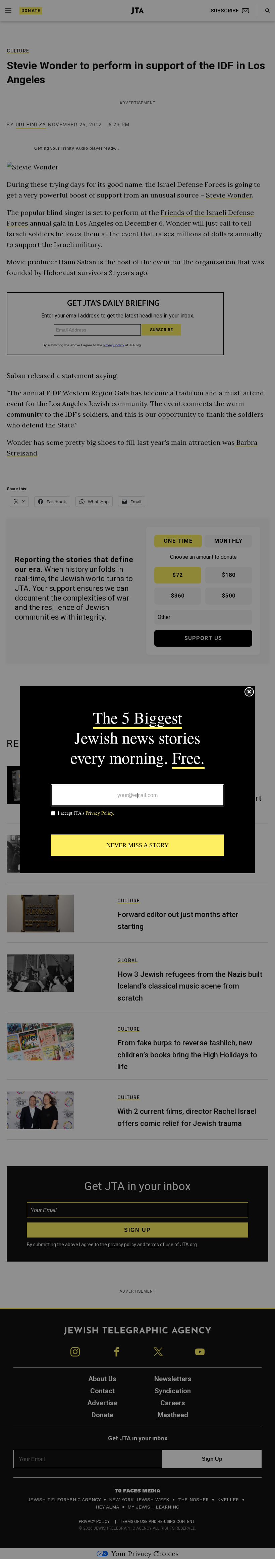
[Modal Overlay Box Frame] (137, 779)
